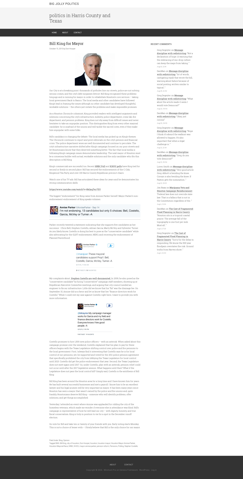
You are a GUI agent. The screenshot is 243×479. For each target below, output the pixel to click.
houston (93, 443)
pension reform (103, 446)
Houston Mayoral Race (58, 446)
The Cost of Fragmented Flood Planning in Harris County (172, 236)
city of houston (73, 443)
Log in (154, 470)
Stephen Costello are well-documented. (90, 278)
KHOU (76, 446)
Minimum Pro (110, 470)
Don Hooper (84, 443)
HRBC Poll (100, 166)
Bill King (63, 443)
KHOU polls (116, 166)
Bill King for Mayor (66, 43)
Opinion (66, 440)
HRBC (71, 446)
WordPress (144, 470)
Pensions (113, 446)
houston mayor (104, 443)
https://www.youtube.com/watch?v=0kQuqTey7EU (75, 189)
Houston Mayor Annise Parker (123, 443)
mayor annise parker (88, 446)
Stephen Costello (131, 446)
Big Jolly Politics (64, 4)
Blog (61, 440)
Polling (121, 446)
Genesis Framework (129, 470)
